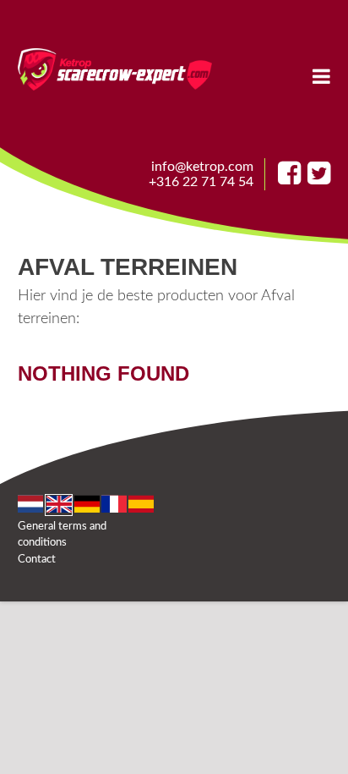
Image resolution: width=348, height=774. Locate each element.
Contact (37, 559)
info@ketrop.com (202, 166)
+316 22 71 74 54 (201, 182)
